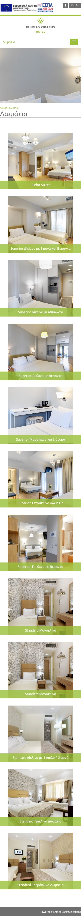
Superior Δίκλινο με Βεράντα (40, 376)
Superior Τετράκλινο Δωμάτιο (40, 503)
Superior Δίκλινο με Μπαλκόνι (40, 312)
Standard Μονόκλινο (40, 630)
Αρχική (3, 108)
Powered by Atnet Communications (60, 911)
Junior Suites (40, 185)
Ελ (77, 5)
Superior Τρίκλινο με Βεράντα (40, 566)
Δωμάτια (13, 108)
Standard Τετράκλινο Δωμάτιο (40, 885)
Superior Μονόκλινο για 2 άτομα (40, 439)
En (72, 5)
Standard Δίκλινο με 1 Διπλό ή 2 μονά (41, 757)
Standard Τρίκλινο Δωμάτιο (40, 821)
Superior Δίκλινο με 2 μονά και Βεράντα (40, 248)
